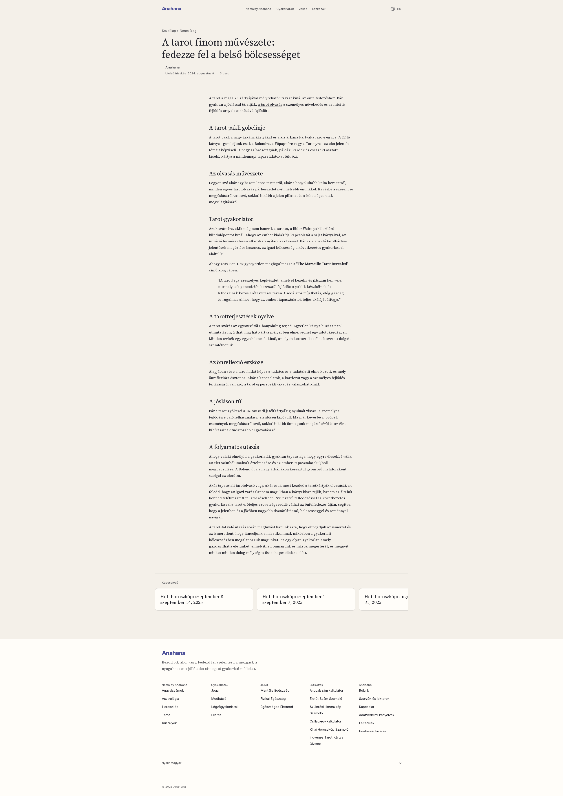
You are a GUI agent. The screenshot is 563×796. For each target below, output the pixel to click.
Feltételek (366, 723)
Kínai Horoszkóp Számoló (329, 729)
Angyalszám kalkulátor (326, 690)
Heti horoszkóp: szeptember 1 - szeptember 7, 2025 (295, 599)
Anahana (171, 8)
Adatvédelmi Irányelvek (376, 715)
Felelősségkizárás (372, 731)
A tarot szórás (220, 325)
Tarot (166, 715)
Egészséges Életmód (276, 707)
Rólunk (364, 690)
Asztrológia (170, 698)
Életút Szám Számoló (326, 698)
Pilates (216, 715)
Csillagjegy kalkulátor (325, 721)
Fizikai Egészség (273, 698)
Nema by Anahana (258, 9)
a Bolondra (261, 143)
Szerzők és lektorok (374, 698)
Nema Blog (188, 31)
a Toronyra (312, 143)
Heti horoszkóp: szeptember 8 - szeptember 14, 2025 (193, 599)
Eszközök (319, 9)
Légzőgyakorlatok (225, 707)
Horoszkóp (170, 707)
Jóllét (303, 9)
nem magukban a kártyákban (286, 491)
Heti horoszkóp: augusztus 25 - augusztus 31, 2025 (407, 599)
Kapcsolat (366, 707)
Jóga (215, 690)
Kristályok (169, 723)
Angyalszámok (173, 690)
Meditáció (219, 698)
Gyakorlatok (285, 9)
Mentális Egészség (274, 690)
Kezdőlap (169, 31)
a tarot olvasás (270, 104)
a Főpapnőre (282, 143)
